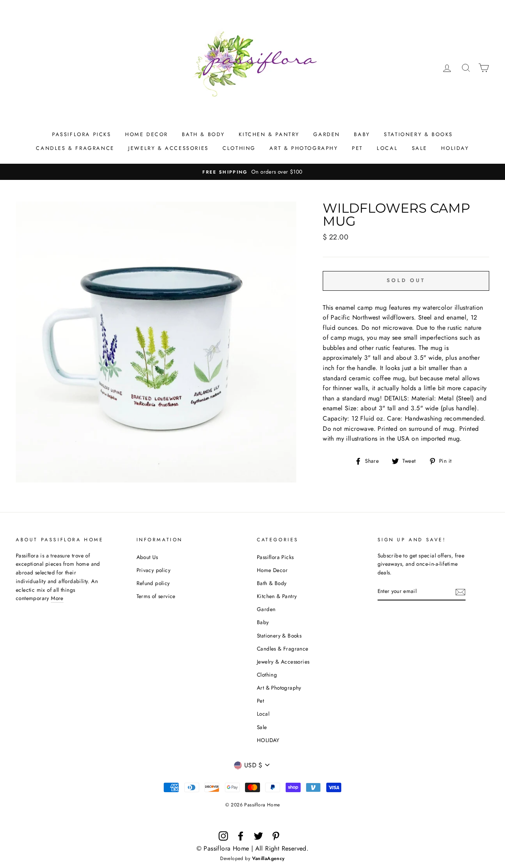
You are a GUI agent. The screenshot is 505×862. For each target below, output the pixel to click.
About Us (147, 557)
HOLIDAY (455, 148)
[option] (252, 172)
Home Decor (146, 134)
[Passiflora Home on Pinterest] (276, 836)
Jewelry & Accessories (168, 148)
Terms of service (156, 596)
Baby (362, 134)
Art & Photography (303, 148)
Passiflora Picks (81, 134)
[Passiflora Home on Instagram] (223, 836)
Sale (419, 148)
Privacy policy (154, 570)
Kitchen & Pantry (269, 134)
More (57, 598)
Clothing (239, 148)
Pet (357, 148)
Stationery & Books (418, 134)
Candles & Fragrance (75, 148)
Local (387, 148)
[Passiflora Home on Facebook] (240, 836)
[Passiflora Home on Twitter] (258, 836)
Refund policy (153, 583)
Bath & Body (203, 134)
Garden (326, 134)
